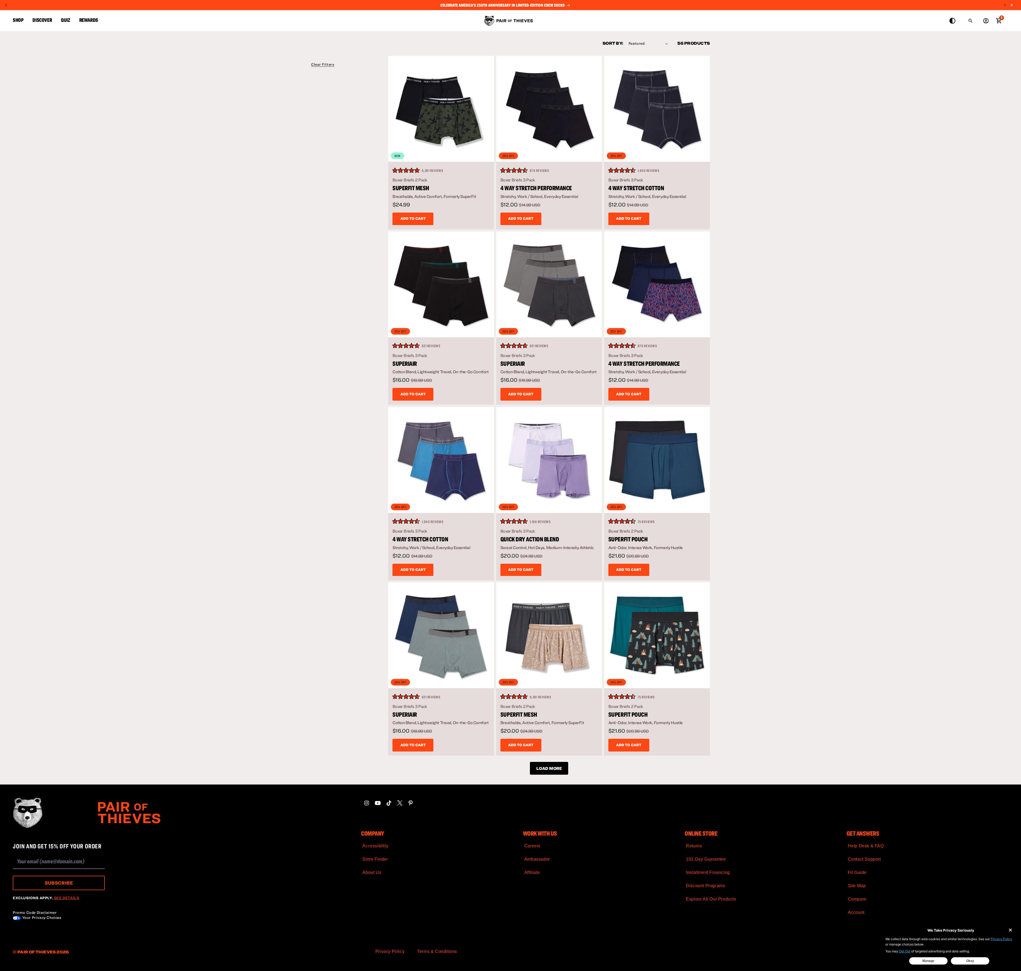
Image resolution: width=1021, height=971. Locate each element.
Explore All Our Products (711, 899)
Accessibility (375, 846)
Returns (694, 846)
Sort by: (612, 43)
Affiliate (532, 872)
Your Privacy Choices (41, 917)
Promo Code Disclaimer (35, 912)
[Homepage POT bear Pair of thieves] (137, 812)
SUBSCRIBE (59, 883)
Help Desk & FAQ (866, 846)
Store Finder (375, 859)
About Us (371, 872)
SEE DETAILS (66, 898)
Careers (532, 846)
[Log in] (986, 21)
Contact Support (864, 859)
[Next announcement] (1005, 5)
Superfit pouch (627, 539)
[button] (322, 64)
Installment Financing (708, 872)
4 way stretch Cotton (636, 188)
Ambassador (537, 859)
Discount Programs (705, 885)
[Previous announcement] (6, 5)
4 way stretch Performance (536, 188)
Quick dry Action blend (529, 539)
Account (856, 912)
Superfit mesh (410, 188)
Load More (549, 768)
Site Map (857, 885)
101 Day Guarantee (706, 859)
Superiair (404, 364)
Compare (857, 899)
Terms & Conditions (437, 951)
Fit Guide (857, 872)
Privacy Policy (389, 951)
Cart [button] (998, 20)
